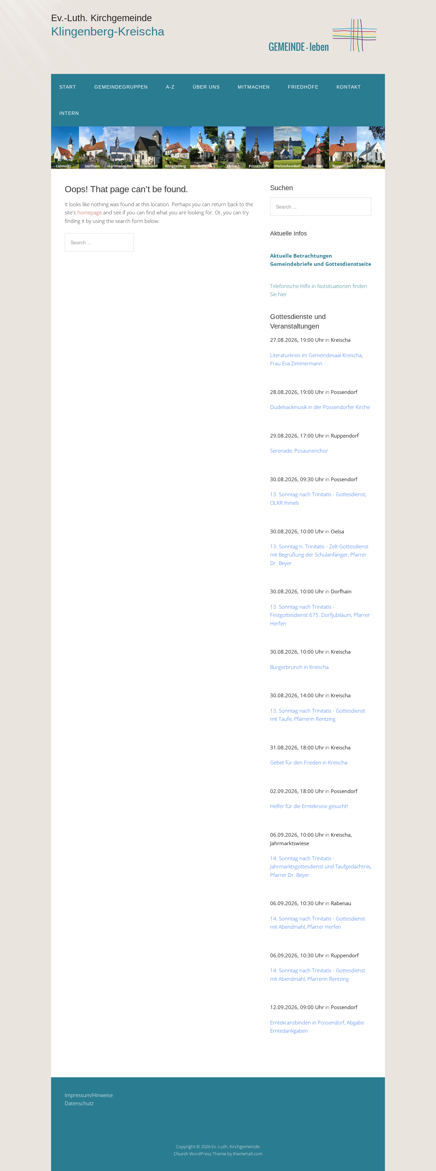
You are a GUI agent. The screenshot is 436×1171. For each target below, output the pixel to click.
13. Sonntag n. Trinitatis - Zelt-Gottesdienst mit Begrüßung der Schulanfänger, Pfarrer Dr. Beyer (319, 554)
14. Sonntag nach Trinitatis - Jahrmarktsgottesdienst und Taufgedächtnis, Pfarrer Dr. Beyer (320, 866)
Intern (69, 113)
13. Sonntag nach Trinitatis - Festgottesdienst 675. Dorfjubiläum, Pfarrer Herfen (320, 615)
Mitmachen (254, 87)
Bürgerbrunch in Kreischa (299, 667)
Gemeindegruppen (121, 87)
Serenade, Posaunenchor (299, 450)
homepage (89, 212)
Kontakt (349, 87)
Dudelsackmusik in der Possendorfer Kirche (320, 407)
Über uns (206, 87)
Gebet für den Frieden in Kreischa (308, 762)
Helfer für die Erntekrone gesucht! (309, 806)
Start (67, 87)
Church (181, 1154)
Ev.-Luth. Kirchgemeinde (101, 18)
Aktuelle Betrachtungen (301, 255)
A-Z (170, 87)
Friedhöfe (303, 87)
